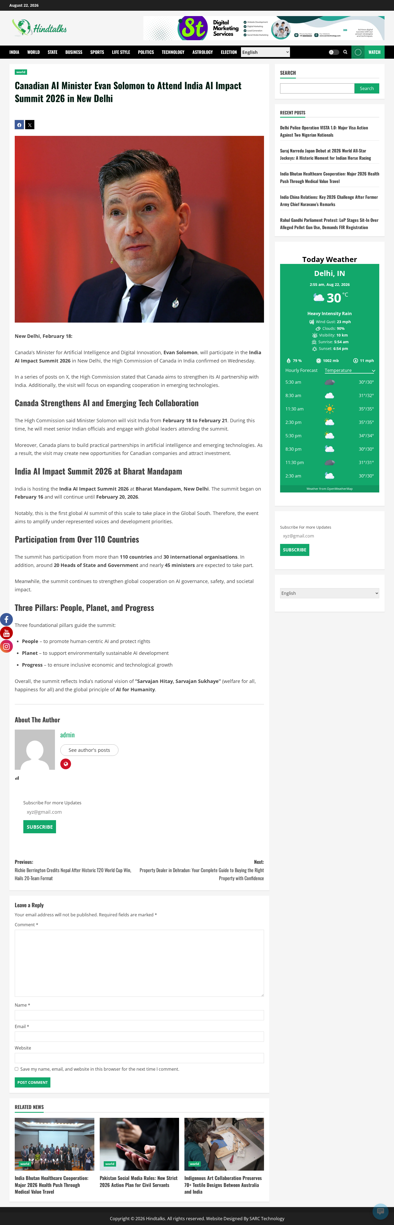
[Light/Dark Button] (334, 52)
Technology (173, 52)
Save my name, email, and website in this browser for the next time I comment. (99, 1069)
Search (288, 72)
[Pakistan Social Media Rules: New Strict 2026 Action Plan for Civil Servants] (139, 1144)
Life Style (121, 52)
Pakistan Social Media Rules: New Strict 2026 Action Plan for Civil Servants (138, 1181)
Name (22, 1005)
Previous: (73, 870)
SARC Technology (267, 1219)
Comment (26, 925)
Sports (97, 52)
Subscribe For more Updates (52, 803)
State (52, 52)
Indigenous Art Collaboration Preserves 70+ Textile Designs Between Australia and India (223, 1184)
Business (73, 52)
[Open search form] (345, 52)
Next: (202, 870)
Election (229, 52)
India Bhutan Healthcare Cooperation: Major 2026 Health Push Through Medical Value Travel (51, 1184)
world (20, 72)
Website (23, 1048)
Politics (146, 52)
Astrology (202, 52)
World (33, 52)
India (14, 52)
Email (22, 1026)
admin (67, 734)
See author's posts (89, 750)
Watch (375, 52)
